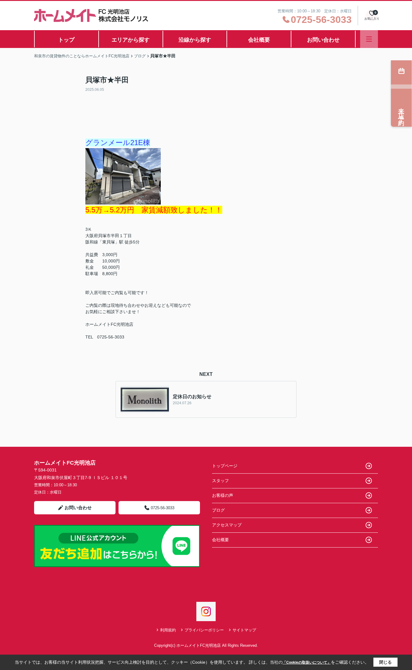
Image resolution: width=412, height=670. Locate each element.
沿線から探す (195, 40)
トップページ (224, 465)
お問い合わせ (323, 40)
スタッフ (220, 480)
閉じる (385, 662)
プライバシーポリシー (204, 630)
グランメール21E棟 (117, 142)
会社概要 (259, 40)
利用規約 (168, 630)
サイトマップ (244, 630)
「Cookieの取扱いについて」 (307, 662)
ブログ (218, 510)
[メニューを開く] (369, 39)
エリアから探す (131, 40)
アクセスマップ (227, 524)
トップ (66, 40)
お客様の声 (222, 495)
